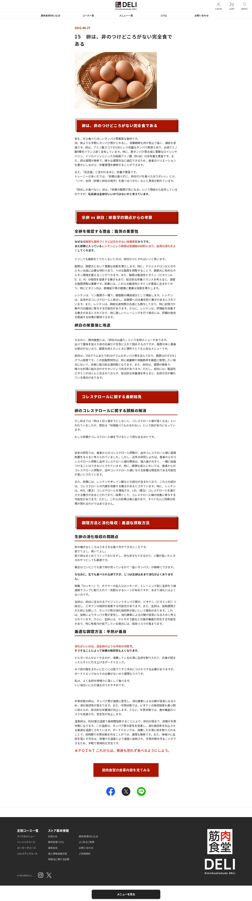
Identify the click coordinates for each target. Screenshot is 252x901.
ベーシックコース (26, 842)
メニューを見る (126, 894)
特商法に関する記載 (58, 859)
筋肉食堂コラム (56, 842)
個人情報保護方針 (57, 853)
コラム (163, 15)
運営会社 (53, 847)
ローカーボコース (26, 847)
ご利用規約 (85, 853)
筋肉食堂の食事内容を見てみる (126, 769)
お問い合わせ (202, 15)
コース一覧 (88, 15)
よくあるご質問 (86, 842)
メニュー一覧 (126, 15)
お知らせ (52, 836)
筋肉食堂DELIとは (50, 15)
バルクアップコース (27, 853)
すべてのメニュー (26, 836)
